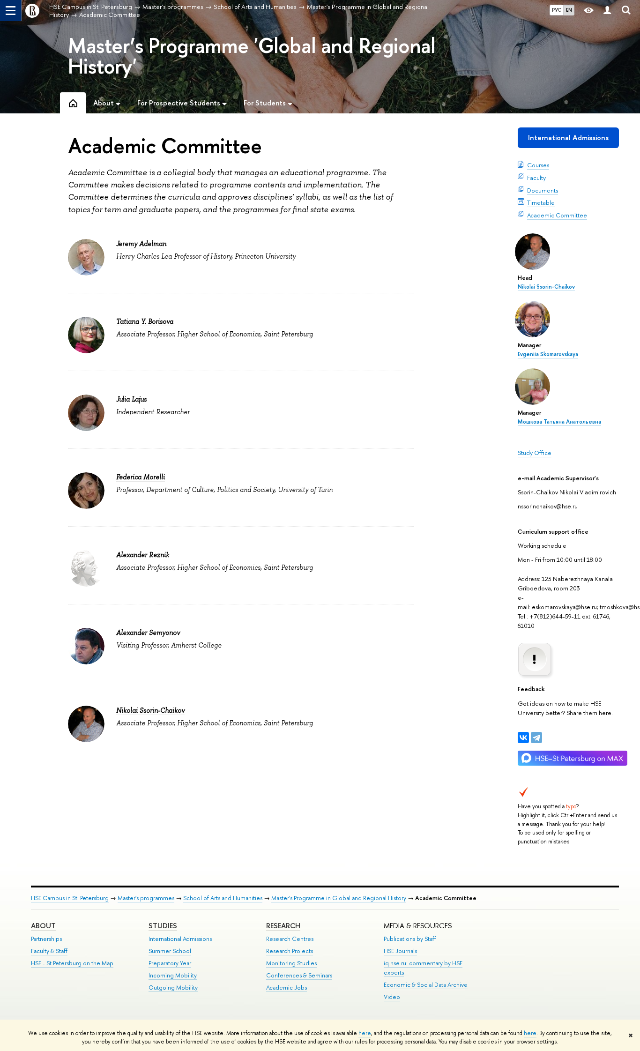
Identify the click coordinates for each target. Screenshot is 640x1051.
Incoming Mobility (173, 975)
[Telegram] (536, 737)
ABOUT (43, 926)
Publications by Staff (410, 939)
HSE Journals (400, 951)
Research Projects (289, 951)
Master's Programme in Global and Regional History (338, 898)
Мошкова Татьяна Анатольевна (559, 421)
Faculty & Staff (49, 951)
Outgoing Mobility (173, 987)
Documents (542, 190)
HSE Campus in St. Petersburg (70, 898)
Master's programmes (146, 898)
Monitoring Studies (291, 963)
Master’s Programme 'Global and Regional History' (251, 55)
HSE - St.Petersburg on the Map (72, 963)
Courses (538, 165)
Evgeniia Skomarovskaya (548, 354)
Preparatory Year (170, 963)
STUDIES (163, 926)
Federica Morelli (140, 477)
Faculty (536, 177)
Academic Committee (557, 215)
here (364, 1033)
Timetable (541, 202)
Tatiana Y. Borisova (144, 321)
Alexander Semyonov (148, 632)
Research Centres (289, 939)
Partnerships (46, 939)
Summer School (170, 951)
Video (392, 997)
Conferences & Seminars (299, 975)
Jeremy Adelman (141, 243)
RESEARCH (283, 926)
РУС (556, 10)
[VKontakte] (523, 737)
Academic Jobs (286, 987)
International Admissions (568, 137)
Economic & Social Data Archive (426, 985)
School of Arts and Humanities (222, 898)
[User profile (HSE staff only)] (607, 10)
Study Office (534, 452)
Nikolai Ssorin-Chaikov (546, 287)
